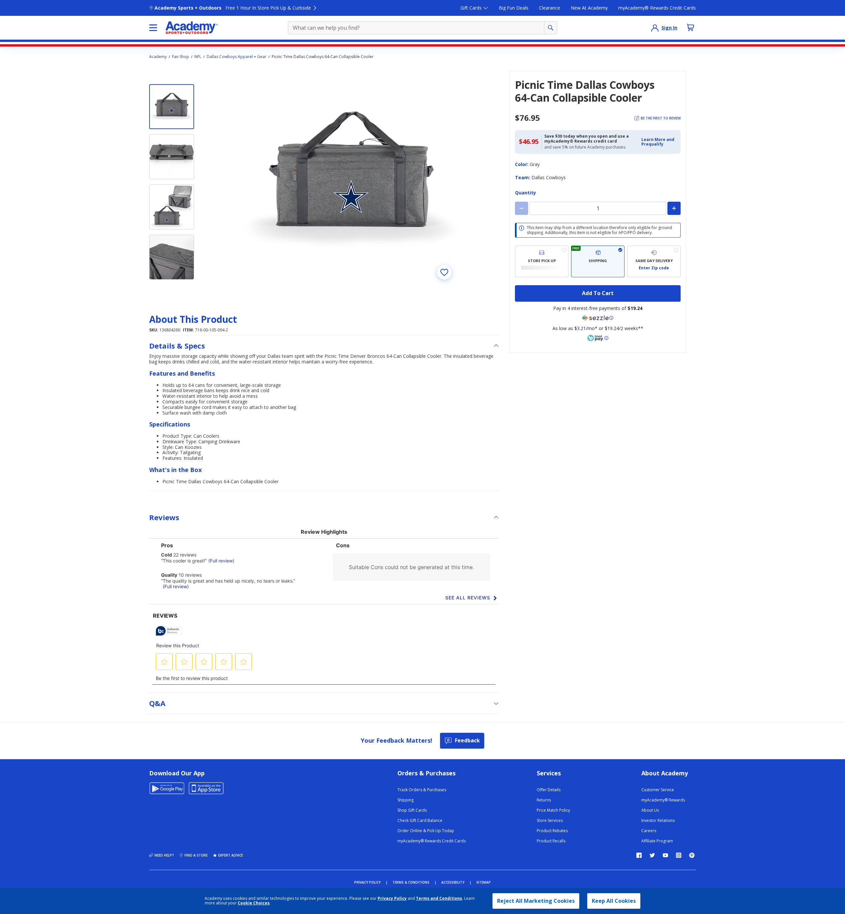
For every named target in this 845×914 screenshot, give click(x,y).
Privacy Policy (392, 898)
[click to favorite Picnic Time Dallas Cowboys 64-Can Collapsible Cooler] (444, 272)
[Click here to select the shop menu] (153, 27)
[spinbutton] (597, 208)
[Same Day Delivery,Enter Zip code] (653, 261)
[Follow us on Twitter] (652, 855)
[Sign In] (655, 27)
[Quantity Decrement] (521, 208)
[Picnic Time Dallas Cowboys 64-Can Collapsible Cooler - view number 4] (172, 257)
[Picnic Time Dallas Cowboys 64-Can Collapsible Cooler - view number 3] (172, 207)
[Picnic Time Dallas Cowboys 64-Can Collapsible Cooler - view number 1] (172, 107)
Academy (158, 56)
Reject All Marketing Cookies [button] (536, 900)
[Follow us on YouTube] (665, 855)
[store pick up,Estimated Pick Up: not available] (541, 261)
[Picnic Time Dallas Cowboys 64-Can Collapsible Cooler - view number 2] (172, 157)
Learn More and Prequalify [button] (657, 142)
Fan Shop (180, 56)
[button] (659, 142)
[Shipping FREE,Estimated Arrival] (597, 261)
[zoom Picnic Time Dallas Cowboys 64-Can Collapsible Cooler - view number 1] (351, 179)
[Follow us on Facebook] (639, 855)
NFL (197, 56)
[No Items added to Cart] (690, 27)
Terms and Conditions (439, 898)
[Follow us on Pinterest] (692, 855)
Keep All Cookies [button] (614, 900)
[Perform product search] (550, 27)
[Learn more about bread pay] (597, 338)
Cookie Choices (254, 903)
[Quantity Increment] (674, 208)
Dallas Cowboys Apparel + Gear (236, 56)
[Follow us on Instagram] (679, 855)
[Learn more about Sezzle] (597, 318)
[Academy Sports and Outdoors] (191, 27)
